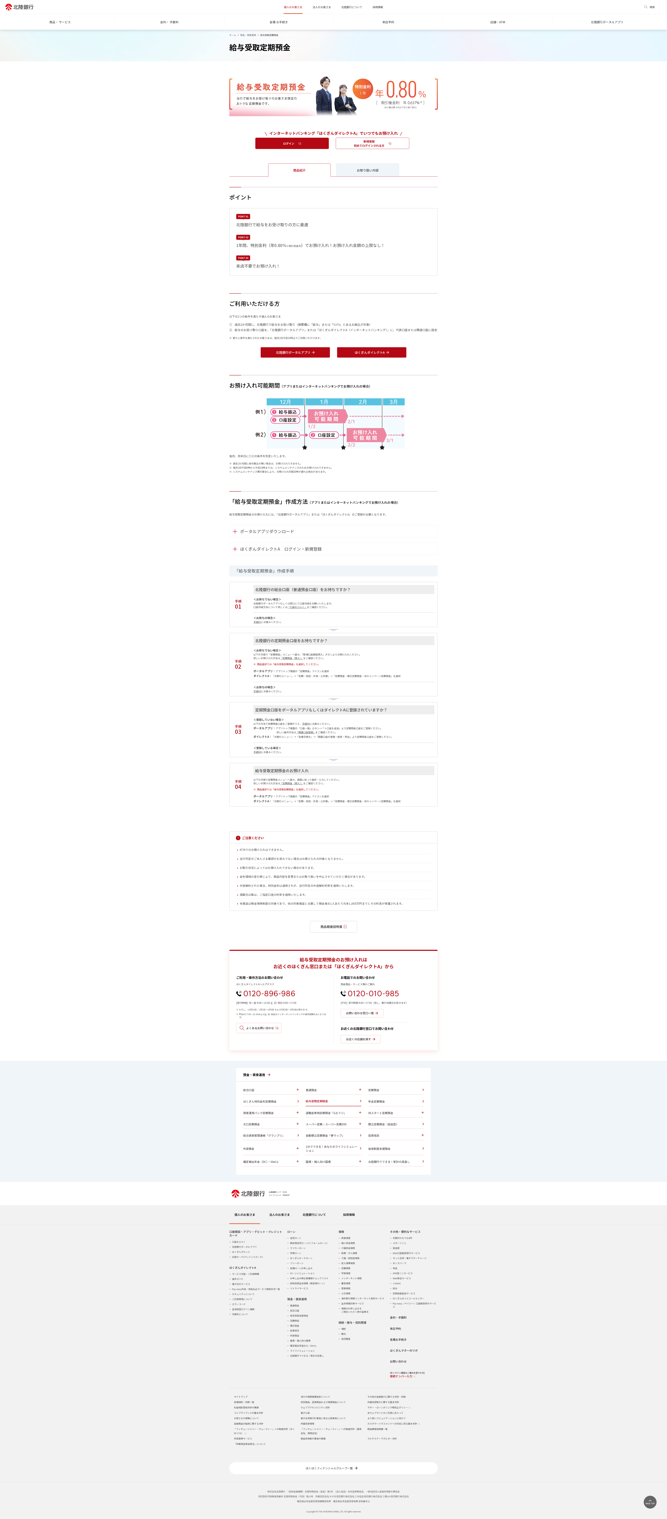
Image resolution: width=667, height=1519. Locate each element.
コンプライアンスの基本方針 (248, 1412)
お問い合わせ (398, 1361)
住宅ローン (295, 1238)
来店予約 (395, 1328)
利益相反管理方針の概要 (246, 1407)
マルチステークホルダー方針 (382, 1438)
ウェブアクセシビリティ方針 (315, 1407)
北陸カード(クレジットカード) (247, 1257)
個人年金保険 (348, 1243)
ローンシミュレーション (302, 1273)
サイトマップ (241, 1396)
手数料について (240, 1314)
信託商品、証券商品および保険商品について (323, 1402)
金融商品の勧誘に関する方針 (248, 1423)
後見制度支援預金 (299, 1315)
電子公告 (305, 1412)
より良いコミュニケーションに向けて (386, 1418)
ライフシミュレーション (302, 1350)
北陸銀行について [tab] (314, 1214)
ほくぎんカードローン (301, 1258)
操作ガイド (237, 1279)
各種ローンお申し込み (301, 1268)
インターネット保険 (351, 1278)
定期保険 (345, 1268)
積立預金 (294, 1325)
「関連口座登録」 (305, 732)
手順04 (306, 723)
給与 (395, 1288)
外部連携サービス (243, 1438)
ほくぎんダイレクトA (242, 1267)
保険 (341, 1232)
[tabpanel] (333, 1302)
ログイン (288, 143)
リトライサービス (299, 1288)
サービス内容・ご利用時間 (245, 1274)
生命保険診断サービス (352, 1303)
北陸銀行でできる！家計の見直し (307, 1355)
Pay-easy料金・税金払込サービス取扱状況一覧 (256, 1289)
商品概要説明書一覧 (377, 1429)
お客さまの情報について (246, 1418)
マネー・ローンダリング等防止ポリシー (387, 1407)
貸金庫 (396, 1248)
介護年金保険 (348, 1248)
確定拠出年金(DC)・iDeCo (303, 1345)
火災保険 (345, 1293)
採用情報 (378, 7)
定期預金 (294, 1320)
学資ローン (295, 1253)
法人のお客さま (322, 7)
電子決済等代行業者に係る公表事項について (323, 1418)
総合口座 (294, 1310)
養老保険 (345, 1283)
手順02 (257, 622)
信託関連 (345, 1338)
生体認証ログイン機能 (243, 1309)
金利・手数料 (398, 1317)
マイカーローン (298, 1248)
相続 (343, 1328)
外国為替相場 (307, 1423)
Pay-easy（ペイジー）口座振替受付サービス (414, 1305)
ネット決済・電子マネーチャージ (410, 1258)
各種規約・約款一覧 (244, 1402)
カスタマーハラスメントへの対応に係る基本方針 (392, 1423)
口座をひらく (239, 1241)
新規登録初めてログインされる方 (369, 143)
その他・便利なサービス (405, 1232)
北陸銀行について (351, 7)
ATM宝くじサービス (403, 1273)
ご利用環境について (242, 1299)
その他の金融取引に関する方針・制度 (386, 1396)
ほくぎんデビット (241, 1252)
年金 (395, 1268)
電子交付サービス (241, 1284)
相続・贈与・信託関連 (352, 1322)
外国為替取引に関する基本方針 (383, 1402)
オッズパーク (399, 1263)
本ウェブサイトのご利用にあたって (385, 1412)
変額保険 (345, 1288)
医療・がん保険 (349, 1253)
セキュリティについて (243, 1294)
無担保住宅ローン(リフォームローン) (308, 1243)
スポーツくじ (399, 1243)
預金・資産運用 (248, 35)
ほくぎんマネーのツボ (404, 1350)
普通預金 (294, 1305)
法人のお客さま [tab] (279, 1214)
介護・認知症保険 (350, 1258)
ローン (291, 1232)
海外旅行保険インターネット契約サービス (362, 1298)
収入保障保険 (348, 1263)
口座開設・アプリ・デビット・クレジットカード (255, 1233)
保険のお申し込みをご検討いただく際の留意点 (354, 1310)
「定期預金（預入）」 (291, 658)
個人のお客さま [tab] (244, 1214)
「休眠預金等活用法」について (250, 1444)
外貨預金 (294, 1335)
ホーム (232, 35)
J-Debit (397, 1283)
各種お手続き (398, 1339)
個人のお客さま (293, 7)
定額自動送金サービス (404, 1293)
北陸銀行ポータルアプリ (244, 1246)
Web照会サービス (402, 1278)
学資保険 (345, 1273)
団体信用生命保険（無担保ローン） (308, 1283)
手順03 (257, 691)
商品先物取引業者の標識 (313, 1438)
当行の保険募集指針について (315, 1396)
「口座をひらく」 (297, 607)
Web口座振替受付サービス (406, 1253)
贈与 (343, 1333)
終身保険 (345, 1238)
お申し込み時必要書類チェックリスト (309, 1278)
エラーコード (239, 1304)
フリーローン (296, 1263)
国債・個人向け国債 (300, 1340)
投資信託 (294, 1330)
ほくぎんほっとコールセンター (408, 1298)
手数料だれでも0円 (402, 1238)
